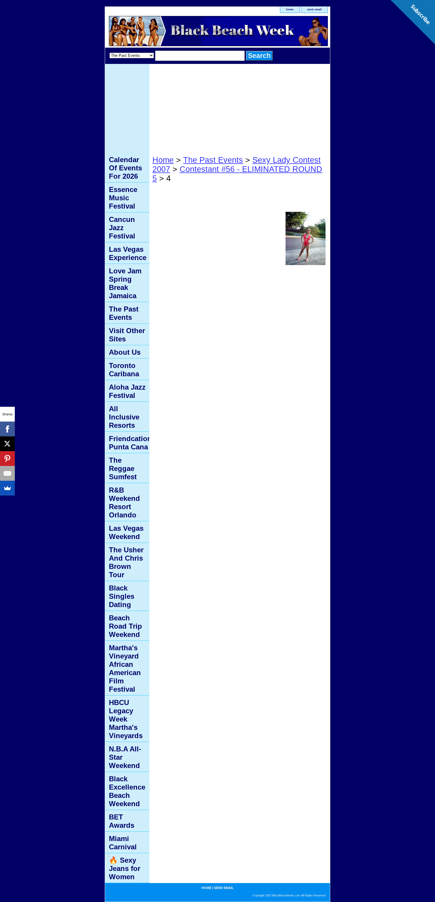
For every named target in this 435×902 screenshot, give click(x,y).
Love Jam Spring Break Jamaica (125, 283)
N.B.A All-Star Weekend (125, 757)
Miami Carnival (123, 843)
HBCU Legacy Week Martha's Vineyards (126, 719)
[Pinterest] (7, 458)
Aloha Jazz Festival (127, 391)
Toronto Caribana (124, 370)
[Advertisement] (239, 108)
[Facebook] (7, 429)
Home (163, 160)
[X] (7, 443)
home (290, 9)
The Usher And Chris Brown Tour (126, 562)
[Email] (7, 473)
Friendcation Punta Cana (129, 443)
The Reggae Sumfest (123, 468)
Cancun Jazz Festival (122, 227)
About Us (125, 352)
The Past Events (213, 160)
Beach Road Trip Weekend (125, 626)
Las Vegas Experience (127, 253)
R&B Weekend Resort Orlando (124, 502)
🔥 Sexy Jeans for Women (124, 868)
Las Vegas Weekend (126, 532)
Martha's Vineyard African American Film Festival (125, 668)
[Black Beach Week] (179, 32)
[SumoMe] (7, 488)
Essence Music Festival (123, 197)
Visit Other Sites (127, 335)
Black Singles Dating (121, 596)
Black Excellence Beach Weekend (127, 791)
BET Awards (121, 821)
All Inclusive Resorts (124, 417)
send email (314, 9)
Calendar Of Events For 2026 (125, 168)
